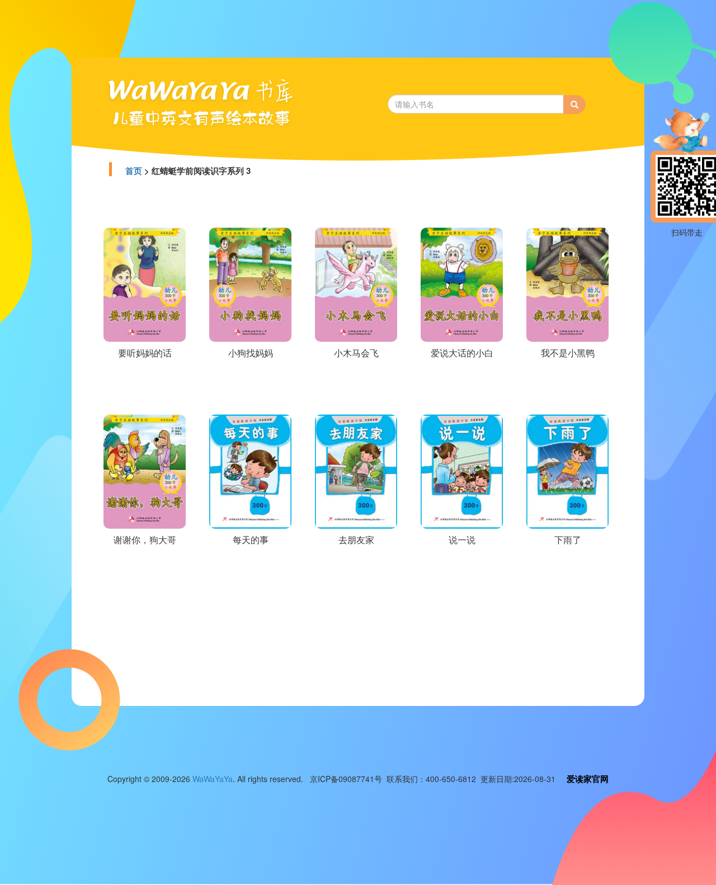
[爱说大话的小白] (462, 283)
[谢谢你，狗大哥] (144, 470)
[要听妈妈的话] (144, 283)
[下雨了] (567, 470)
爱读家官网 (588, 779)
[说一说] (462, 470)
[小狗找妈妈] (250, 283)
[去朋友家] (356, 470)
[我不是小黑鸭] (567, 283)
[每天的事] (250, 470)
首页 (133, 170)
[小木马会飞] (356, 283)
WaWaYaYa (212, 778)
